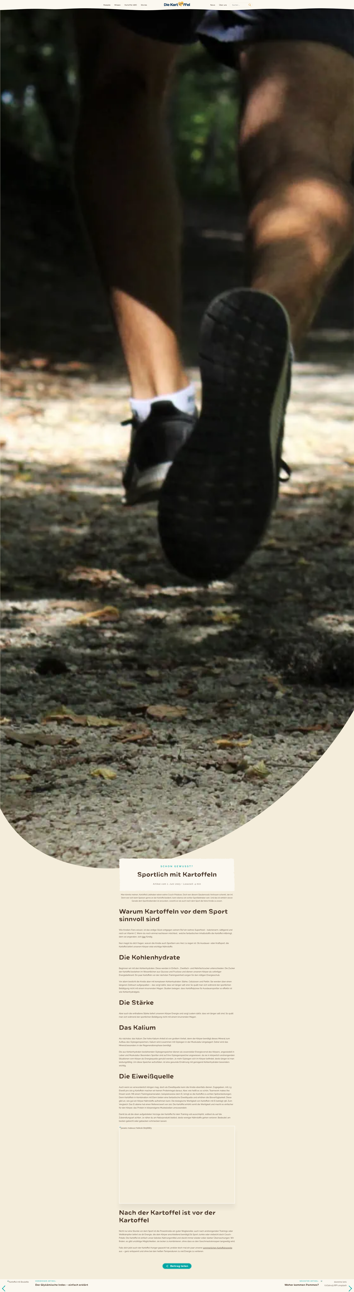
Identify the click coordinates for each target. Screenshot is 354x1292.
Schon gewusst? (177, 866)
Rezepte (106, 5)
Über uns (223, 5)
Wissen (117, 5)
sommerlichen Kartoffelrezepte (217, 1248)
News (212, 5)
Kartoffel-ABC (131, 5)
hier (144, 936)
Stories (144, 5)
